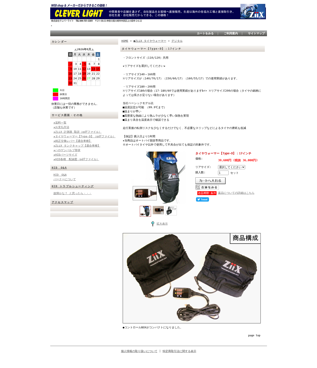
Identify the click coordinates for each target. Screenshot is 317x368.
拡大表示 (162, 223)
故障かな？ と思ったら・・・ (72, 193)
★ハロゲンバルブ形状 (66, 150)
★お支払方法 (61, 127)
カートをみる (205, 33)
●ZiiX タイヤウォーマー (149, 40)
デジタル (177, 40)
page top (254, 335)
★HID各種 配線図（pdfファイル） (76, 159)
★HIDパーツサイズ (65, 154)
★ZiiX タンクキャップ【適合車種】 (76, 145)
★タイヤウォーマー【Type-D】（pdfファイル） (84, 136)
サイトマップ (256, 33)
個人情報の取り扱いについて (139, 351)
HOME (124, 40)
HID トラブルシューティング (73, 186)
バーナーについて (64, 179)
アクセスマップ (63, 202)
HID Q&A (59, 167)
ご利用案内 (231, 33)
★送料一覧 (59, 122)
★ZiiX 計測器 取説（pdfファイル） (77, 131)
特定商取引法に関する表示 (179, 351)
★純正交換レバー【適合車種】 (72, 141)
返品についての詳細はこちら (236, 192)
